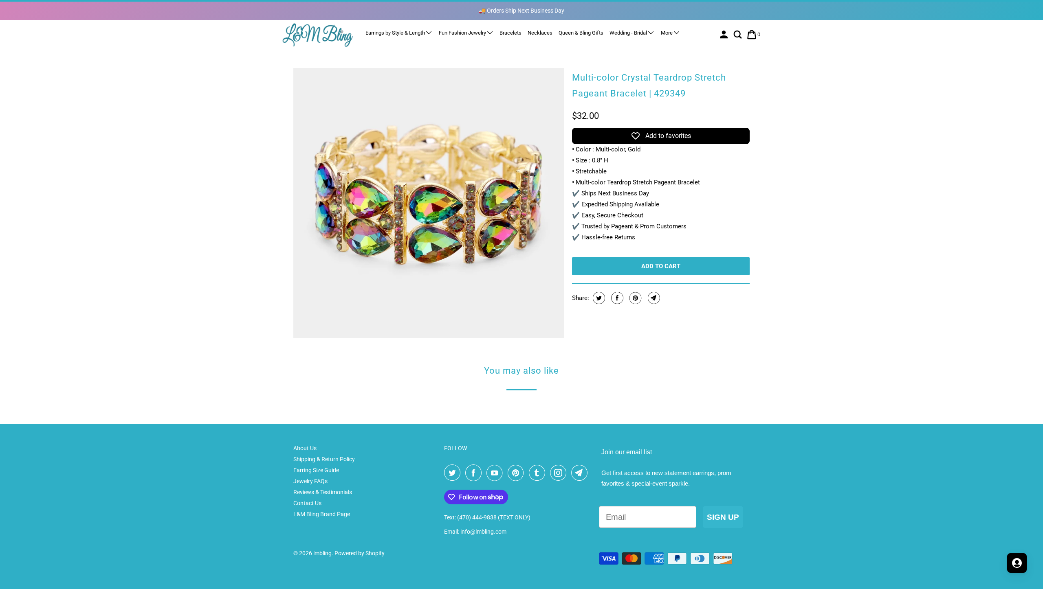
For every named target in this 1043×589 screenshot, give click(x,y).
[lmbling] (317, 35)
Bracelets (510, 33)
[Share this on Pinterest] (634, 298)
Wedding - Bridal (629, 33)
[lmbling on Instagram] (560, 473)
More (667, 33)
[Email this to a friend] (653, 298)
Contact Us (307, 503)
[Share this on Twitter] (598, 298)
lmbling (322, 553)
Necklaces (540, 33)
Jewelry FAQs (310, 481)
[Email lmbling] (581, 473)
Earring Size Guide (316, 470)
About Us (305, 448)
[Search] (738, 34)
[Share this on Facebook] (616, 298)
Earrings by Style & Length (395, 33)
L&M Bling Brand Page (321, 514)
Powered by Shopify (359, 553)
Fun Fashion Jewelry (463, 33)
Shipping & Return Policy (324, 459)
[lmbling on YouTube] (496, 473)
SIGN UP (723, 517)
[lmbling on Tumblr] (538, 473)
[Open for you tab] (1017, 563)
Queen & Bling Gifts (581, 33)
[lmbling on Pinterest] (517, 473)
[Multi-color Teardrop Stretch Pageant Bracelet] (428, 203)
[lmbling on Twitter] (454, 473)
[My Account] (724, 34)
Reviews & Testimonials (322, 492)
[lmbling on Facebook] (475, 473)
